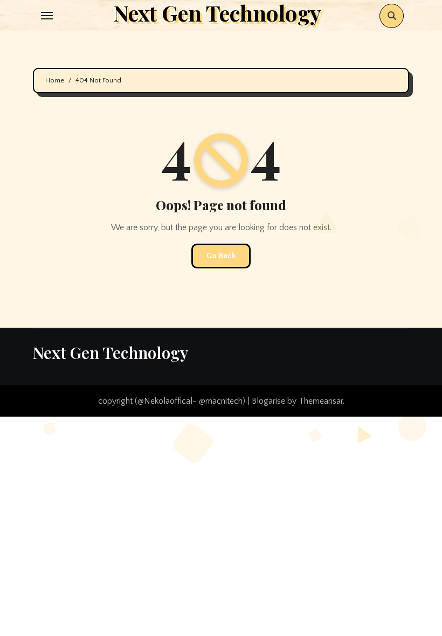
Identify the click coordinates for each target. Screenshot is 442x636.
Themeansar (321, 401)
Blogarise (268, 401)
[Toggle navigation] (47, 15)
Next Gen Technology (110, 352)
